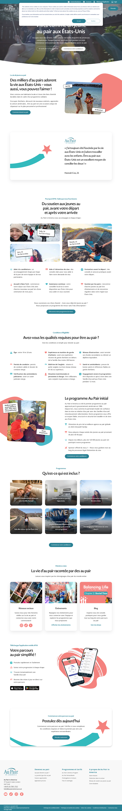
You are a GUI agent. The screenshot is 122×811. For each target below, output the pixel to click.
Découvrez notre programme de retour (61, 312)
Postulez (113, 8)
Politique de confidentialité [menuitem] (51, 808)
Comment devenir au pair (20, 112)
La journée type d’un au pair (43, 775)
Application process (40, 781)
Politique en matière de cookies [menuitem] (70, 808)
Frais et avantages (67, 781)
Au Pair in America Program (70, 773)
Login (115, 2)
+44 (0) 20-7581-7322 (11, 787)
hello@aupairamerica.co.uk (13, 789)
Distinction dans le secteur (96, 778)
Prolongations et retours (69, 778)
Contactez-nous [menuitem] (112, 808)
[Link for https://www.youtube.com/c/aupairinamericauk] (5, 794)
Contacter (88, 2)
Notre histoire (93, 775)
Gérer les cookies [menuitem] (86, 808)
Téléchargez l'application (102, 2)
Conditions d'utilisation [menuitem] (99, 808)
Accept (79, 21)
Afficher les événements (61, 625)
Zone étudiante (93, 783)
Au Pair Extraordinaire (68, 775)
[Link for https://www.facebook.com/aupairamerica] (21, 794)
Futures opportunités (41, 778)
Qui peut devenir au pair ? (42, 773)
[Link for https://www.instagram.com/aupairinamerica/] (16, 794)
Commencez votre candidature (73, 49)
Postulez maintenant (61, 737)
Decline (93, 21)
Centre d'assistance (76, 2)
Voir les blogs (96, 625)
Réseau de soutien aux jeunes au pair (100, 781)
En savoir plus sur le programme (48, 49)
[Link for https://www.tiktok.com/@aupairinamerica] (11, 794)
